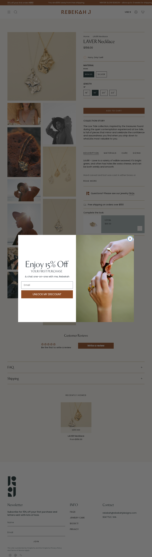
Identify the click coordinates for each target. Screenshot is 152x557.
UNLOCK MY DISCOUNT (47, 294)
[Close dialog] (130, 238)
